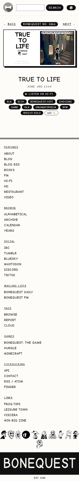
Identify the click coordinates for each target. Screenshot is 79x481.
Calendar (12, 225)
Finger (10, 387)
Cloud (9, 325)
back (12, 24)
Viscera (11, 415)
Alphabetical (15, 214)
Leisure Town (16, 409)
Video (9, 197)
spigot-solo (32, 112)
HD (6, 186)
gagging (65, 101)
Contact (11, 376)
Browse (10, 314)
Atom (18, 381)
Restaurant (14, 192)
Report (10, 320)
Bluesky (11, 259)
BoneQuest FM (16, 297)
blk (9, 101)
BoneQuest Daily (18, 292)
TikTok (9, 275)
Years (9, 231)
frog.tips (12, 404)
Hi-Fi (8, 181)
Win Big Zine (15, 420)
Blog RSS (12, 164)
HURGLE (10, 348)
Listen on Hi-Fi (39, 93)
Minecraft (13, 353)
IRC (7, 248)
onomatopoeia (46, 107)
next (67, 24)
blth (21, 101)
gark (14, 107)
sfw (65, 107)
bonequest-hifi (41, 101)
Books (9, 170)
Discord (11, 270)
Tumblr (10, 253)
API (6, 370)
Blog (8, 159)
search (55, 7)
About (9, 153)
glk (27, 107)
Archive (11, 220)
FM (6, 175)
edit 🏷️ (51, 112)
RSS (7, 381)
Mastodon (12, 264)
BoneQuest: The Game (23, 343)
